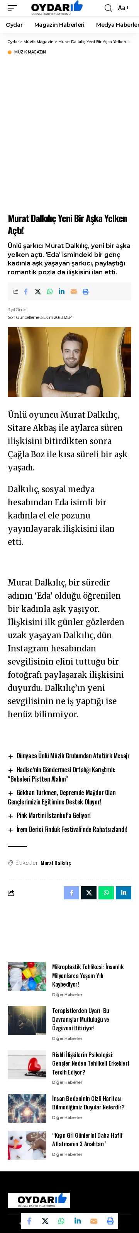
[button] (14, 8)
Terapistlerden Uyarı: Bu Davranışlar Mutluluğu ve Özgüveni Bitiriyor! (80, 1019)
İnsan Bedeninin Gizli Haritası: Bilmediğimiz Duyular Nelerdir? (88, 1102)
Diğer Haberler (67, 994)
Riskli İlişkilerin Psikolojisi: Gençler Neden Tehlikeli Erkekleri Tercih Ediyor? (90, 1063)
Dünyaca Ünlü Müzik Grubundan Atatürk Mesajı (73, 755)
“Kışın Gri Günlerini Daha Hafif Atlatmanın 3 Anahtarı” (87, 1139)
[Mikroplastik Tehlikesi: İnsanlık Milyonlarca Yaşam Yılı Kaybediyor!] (27, 976)
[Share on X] (37, 291)
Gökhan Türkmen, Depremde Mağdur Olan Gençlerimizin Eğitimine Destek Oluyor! (61, 797)
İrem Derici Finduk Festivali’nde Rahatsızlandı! (72, 829)
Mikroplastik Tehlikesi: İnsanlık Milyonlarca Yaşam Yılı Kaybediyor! (88, 975)
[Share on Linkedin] (61, 291)
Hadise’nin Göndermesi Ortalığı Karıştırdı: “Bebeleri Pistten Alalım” (61, 774)
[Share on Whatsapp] (49, 291)
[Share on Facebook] (25, 291)
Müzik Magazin (30, 52)
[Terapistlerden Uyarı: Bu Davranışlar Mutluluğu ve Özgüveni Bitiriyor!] (27, 1020)
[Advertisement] (69, 132)
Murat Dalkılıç (56, 863)
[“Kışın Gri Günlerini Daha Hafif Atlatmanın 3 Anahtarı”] (27, 1145)
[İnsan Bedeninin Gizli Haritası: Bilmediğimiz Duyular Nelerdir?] (27, 1108)
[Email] (73, 291)
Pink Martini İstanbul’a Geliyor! (54, 815)
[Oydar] (53, 8)
